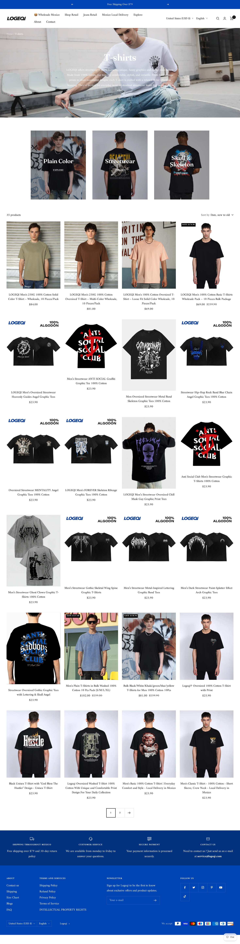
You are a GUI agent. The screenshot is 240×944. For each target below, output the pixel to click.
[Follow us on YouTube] (220, 887)
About (37, 21)
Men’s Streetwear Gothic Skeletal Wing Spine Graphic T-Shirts (91, 590)
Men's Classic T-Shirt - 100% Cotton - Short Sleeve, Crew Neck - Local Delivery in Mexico (206, 788)
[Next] (129, 812)
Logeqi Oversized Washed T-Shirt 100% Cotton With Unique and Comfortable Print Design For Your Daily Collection (91, 788)
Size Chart (13, 897)
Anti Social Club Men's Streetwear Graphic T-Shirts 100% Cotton (206, 479)
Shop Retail (71, 14)
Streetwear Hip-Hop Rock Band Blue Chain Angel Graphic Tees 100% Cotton (206, 394)
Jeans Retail (90, 14)
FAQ (9, 909)
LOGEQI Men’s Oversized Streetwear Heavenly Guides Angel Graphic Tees (33, 394)
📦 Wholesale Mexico (47, 14)
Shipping (12, 891)
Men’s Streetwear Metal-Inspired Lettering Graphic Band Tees (149, 590)
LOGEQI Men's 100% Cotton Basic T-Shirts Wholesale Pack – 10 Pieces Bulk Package (206, 297)
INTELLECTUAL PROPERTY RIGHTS (63, 909)
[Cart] (231, 18)
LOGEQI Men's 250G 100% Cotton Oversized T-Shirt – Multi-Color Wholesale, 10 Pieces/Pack (91, 299)
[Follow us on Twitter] (193, 887)
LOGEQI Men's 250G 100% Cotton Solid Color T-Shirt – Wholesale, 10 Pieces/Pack (33, 297)
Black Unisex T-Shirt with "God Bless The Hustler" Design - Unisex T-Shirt (33, 786)
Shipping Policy (48, 885)
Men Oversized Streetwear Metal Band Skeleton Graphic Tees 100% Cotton (149, 399)
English (200, 18)
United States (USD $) (178, 18)
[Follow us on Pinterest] (211, 887)
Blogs (10, 903)
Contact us (13, 885)
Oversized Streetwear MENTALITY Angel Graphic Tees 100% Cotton (33, 492)
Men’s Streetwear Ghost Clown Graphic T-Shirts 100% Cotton (33, 594)
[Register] (155, 900)
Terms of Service (49, 903)
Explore (138, 14)
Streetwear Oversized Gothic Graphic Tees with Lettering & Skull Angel (33, 692)
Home (10, 34)
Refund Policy (48, 891)
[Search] (217, 18)
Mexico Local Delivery (115, 14)
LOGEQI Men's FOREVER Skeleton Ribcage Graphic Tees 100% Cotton (91, 492)
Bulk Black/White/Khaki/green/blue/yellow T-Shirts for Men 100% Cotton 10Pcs (148, 688)
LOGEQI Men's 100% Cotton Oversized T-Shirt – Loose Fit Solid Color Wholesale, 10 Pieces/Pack (149, 299)
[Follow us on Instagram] (202, 887)
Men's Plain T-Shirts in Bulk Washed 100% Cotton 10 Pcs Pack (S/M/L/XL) (91, 688)
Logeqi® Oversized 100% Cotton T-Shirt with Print (206, 688)
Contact (50, 21)
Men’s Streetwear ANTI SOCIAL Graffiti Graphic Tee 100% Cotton (91, 381)
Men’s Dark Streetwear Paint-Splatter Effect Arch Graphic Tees (206, 590)
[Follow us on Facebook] (184, 887)
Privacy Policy (48, 897)
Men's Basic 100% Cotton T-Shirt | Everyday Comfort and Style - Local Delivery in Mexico (149, 786)
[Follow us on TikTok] (184, 896)
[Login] (224, 18)
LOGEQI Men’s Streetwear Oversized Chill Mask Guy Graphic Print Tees (148, 497)
